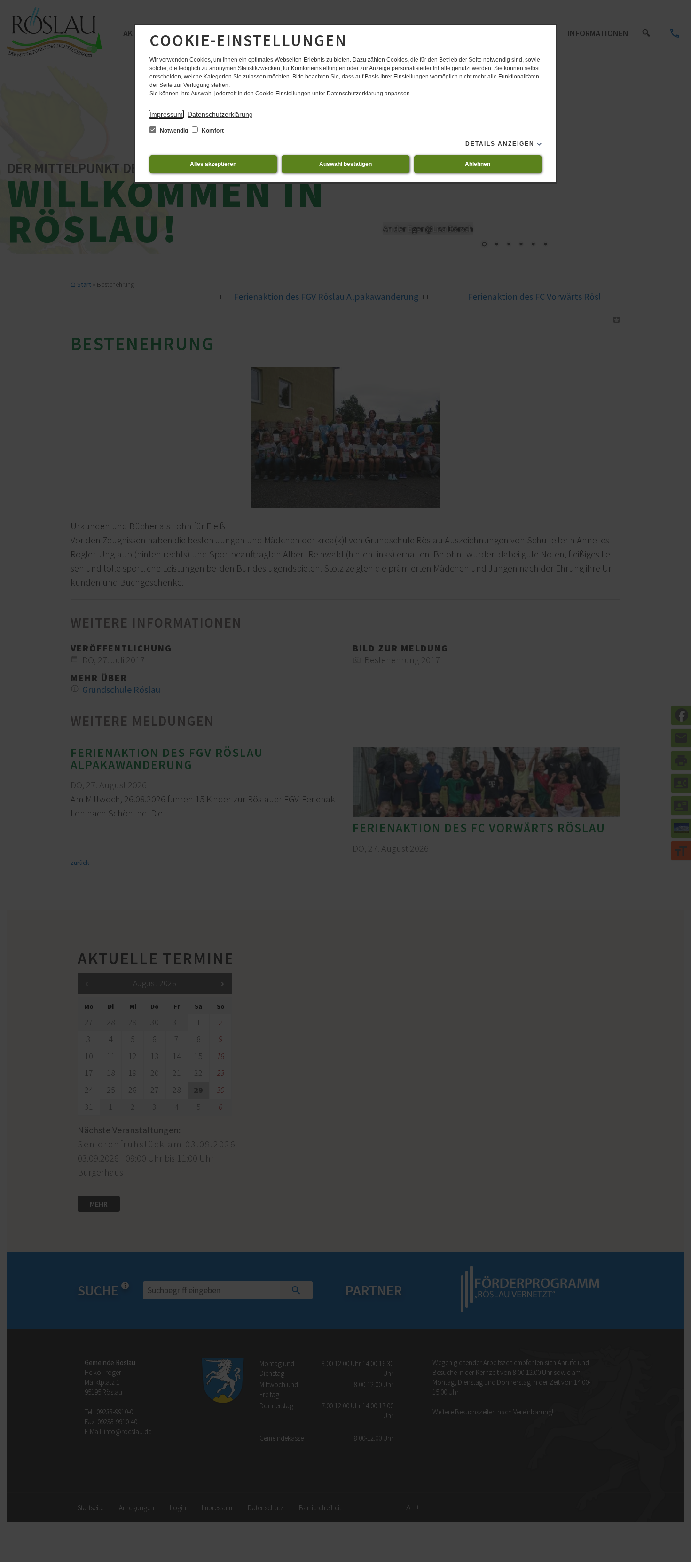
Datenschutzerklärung (220, 114)
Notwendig (173, 130)
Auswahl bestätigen (345, 164)
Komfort (212, 130)
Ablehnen (477, 164)
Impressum (166, 114)
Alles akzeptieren (213, 164)
